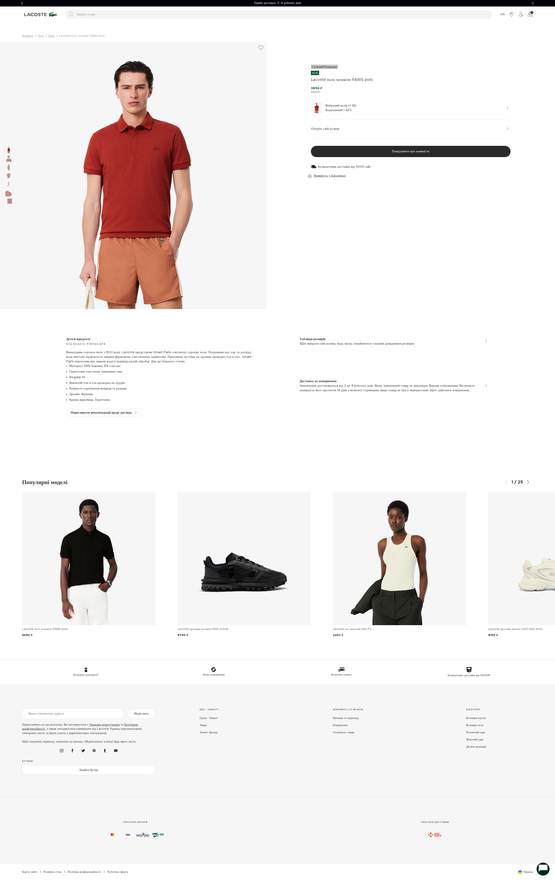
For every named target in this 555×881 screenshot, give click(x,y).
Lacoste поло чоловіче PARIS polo (45, 629)
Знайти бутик (88, 770)
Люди (203, 725)
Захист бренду (209, 732)
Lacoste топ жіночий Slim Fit (352, 629)
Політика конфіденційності (84, 872)
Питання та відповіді (346, 718)
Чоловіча (27, 36)
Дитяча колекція (476, 746)
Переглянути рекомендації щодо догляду (101, 412)
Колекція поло (475, 725)
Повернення (340, 725)
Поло (51, 36)
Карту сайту (30, 872)
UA (502, 14)
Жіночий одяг (474, 739)
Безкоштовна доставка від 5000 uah (344, 166)
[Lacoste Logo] (41, 14)
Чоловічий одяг (475, 732)
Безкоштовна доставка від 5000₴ (277, 3)
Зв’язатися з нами (343, 732)
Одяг (41, 36)
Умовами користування (104, 724)
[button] (22, 3)
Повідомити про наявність (410, 151)
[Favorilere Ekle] (260, 48)
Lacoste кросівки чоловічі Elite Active (203, 629)
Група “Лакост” (209, 718)
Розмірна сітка (53, 872)
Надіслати (141, 713)
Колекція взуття (476, 718)
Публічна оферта (117, 872)
